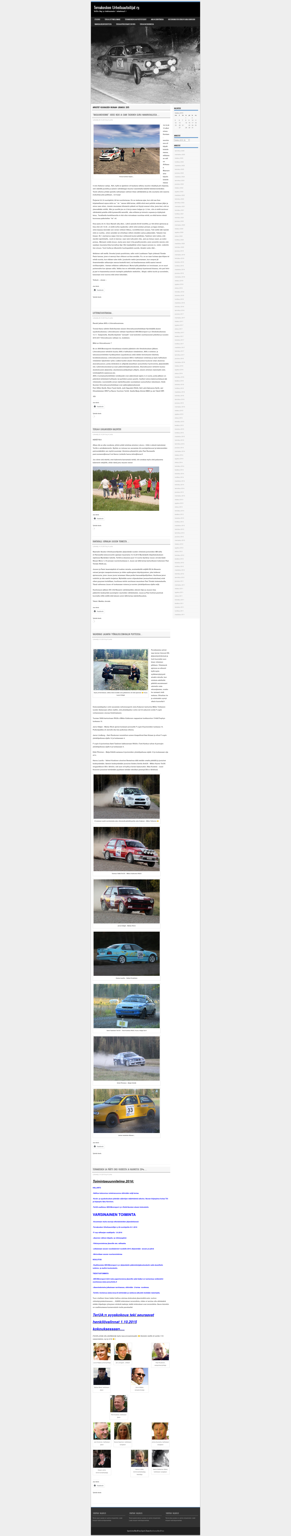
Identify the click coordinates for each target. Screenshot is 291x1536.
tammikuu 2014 (179, 488)
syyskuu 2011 (179, 592)
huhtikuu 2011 (179, 611)
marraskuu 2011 (180, 585)
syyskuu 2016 (179, 370)
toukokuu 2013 (179, 518)
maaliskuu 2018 (180, 303)
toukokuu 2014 (179, 473)
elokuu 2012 (179, 551)
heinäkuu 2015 (179, 421)
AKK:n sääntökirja (157, 19)
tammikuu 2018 (179, 310)
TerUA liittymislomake (112, 19)
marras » (182, 132)
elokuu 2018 (179, 288)
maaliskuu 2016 (180, 392)
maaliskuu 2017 (180, 347)
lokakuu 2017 (179, 321)
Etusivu (97, 19)
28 (183, 128)
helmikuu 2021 (179, 217)
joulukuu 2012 (179, 537)
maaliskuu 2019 (180, 269)
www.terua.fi (113, 1293)
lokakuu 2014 (179, 455)
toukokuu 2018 (179, 295)
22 (186, 125)
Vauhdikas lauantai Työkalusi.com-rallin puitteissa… (117, 634)
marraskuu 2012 (180, 540)
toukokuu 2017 (179, 340)
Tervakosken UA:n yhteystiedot (135, 19)
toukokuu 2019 (179, 262)
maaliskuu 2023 (180, 177)
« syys (177, 132)
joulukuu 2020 (179, 221)
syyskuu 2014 (179, 459)
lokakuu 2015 (179, 410)
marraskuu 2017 (180, 318)
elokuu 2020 (179, 236)
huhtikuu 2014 (179, 477)
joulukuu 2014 (179, 448)
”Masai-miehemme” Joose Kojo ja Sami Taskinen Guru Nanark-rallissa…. (126, 114)
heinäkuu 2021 (179, 210)
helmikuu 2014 (179, 485)
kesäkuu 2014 (179, 470)
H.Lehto (110, 120)
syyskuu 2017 (179, 325)
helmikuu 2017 (179, 351)
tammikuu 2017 (179, 355)
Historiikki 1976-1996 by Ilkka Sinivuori (181, 19)
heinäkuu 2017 (179, 332)
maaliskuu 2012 (180, 570)
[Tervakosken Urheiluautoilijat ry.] (145, 53)
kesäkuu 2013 (179, 514)
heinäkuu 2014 (179, 466)
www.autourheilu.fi (109, 1282)
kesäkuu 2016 (179, 381)
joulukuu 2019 (179, 251)
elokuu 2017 (179, 329)
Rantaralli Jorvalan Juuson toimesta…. (111, 541)
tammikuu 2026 (179, 151)
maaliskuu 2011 (180, 614)
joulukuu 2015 (179, 403)
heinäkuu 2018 (179, 292)
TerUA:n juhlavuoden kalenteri (107, 429)
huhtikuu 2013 (179, 522)
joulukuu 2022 (179, 184)
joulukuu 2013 (179, 492)
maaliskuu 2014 (180, 481)
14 (183, 123)
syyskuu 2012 (179, 548)
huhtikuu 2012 (179, 566)
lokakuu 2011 (179, 588)
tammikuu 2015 (179, 444)
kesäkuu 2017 (179, 336)
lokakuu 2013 (179, 499)
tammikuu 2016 (179, 399)
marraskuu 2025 (180, 154)
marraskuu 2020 (180, 225)
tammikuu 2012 (179, 577)
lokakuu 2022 (179, 188)
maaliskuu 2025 (180, 165)
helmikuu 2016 (179, 395)
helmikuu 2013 (179, 529)
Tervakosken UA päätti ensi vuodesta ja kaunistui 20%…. (120, 1169)
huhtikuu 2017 (179, 344)
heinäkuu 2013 (179, 511)
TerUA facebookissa (147, 24)
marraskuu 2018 (180, 277)
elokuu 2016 (179, 373)
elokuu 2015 (179, 418)
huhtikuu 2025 (179, 162)
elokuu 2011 (179, 596)
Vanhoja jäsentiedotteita (103, 24)
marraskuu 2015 (180, 407)
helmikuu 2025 (179, 169)
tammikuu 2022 (179, 203)
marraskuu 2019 (180, 255)
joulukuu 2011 (179, 581)
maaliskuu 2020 (180, 243)
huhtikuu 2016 (179, 388)
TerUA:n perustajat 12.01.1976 (125, 24)
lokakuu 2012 (179, 544)
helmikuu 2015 (179, 440)
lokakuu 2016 (179, 366)
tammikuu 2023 (179, 180)
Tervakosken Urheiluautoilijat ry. (117, 7)
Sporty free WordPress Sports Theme (138, 1531)
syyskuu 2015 (179, 414)
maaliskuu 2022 (180, 195)
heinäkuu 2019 (179, 258)
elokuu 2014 (179, 462)
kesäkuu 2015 (179, 425)
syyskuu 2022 (179, 191)
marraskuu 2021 (180, 206)
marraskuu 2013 (180, 496)
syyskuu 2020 (179, 232)
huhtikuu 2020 (179, 240)
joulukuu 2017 (179, 314)
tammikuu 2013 (179, 533)
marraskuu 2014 (180, 451)
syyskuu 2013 (179, 503)
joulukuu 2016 (179, 358)
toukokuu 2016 (179, 384)
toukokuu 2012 (179, 562)
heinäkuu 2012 (179, 555)
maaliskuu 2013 (180, 525)
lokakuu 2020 (179, 229)
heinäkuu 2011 (179, 600)
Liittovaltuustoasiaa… (103, 313)
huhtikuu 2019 (179, 266)
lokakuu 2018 (179, 281)
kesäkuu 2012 (179, 559)
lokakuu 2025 (179, 158)
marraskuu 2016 (180, 362)
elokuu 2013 (179, 507)
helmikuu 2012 (179, 574)
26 (175, 128)
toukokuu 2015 (179, 429)
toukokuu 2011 (179, 607)
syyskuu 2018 (179, 284)
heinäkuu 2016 (179, 377)
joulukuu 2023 (179, 173)
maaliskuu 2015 (180, 436)
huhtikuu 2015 (179, 433)
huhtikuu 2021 (179, 214)
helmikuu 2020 (179, 247)
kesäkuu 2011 (179, 603)
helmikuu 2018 (179, 306)
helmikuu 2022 (179, 199)
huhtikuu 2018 (179, 299)
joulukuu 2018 (179, 273)
